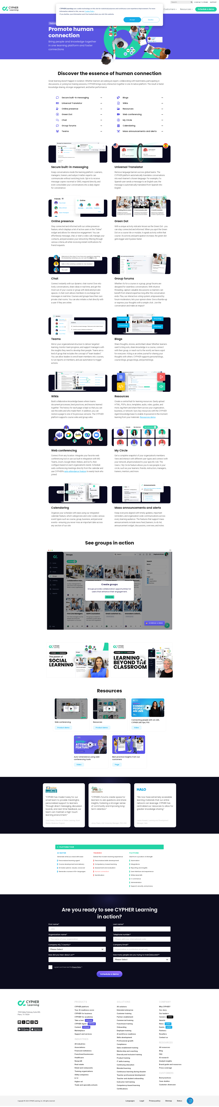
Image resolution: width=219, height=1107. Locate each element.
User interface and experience (142, 871)
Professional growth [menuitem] (125, 1041)
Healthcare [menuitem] (79, 1058)
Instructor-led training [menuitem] (126, 1082)
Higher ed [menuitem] (79, 1082)
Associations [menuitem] (80, 1047)
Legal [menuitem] (142, 1101)
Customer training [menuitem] (124, 1013)
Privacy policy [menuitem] (154, 1101)
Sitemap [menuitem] (168, 1101)
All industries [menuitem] (80, 1044)
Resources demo (148, 417)
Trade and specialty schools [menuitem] (86, 1085)
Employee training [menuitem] (124, 1031)
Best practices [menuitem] (165, 1078)
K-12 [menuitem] (76, 1078)
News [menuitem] (164, 1024)
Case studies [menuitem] (164, 1081)
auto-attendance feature (75, 471)
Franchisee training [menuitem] (125, 1024)
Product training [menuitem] (123, 1058)
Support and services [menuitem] (83, 1034)
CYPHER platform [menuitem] (82, 1007)
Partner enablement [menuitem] (125, 1017)
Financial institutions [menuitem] (83, 1051)
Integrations (135, 864)
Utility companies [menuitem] (82, 1075)
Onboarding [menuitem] (121, 1027)
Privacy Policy (76, 967)
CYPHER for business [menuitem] (83, 1013)
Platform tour (55, 23)
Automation (135, 860)
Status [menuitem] (179, 1101)
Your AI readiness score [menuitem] (84, 1010)
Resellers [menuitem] (163, 1034)
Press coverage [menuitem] (165, 1068)
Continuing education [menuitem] (125, 1065)
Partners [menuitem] (162, 1031)
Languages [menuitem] (130, 1101)
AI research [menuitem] (164, 1058)
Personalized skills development (107, 860)
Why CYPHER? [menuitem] (164, 1007)
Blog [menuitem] (161, 1051)
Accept (132, 20)
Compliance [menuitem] (121, 1044)
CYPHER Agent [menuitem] (85, 1024)
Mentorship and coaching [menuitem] (127, 1051)
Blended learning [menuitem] (124, 1068)
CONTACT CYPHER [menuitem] (201, 2)
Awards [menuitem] (162, 1020)
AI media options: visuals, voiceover (72, 868)
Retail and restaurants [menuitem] (84, 1068)
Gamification (99, 875)
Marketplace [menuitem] (80, 1031)
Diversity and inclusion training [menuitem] (129, 1055)
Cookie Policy (89, 11)
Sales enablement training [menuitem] (127, 1048)
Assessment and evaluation (105, 868)
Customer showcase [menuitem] (167, 1085)
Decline (150, 20)
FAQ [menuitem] (160, 1054)
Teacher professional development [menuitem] (131, 1075)
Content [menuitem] (82, 1027)
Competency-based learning (106, 864)
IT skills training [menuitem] (123, 1061)
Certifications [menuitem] (122, 1089)
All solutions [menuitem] (122, 1007)
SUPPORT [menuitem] (213, 2)
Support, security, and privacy (142, 886)
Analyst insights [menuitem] (165, 1061)
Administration (136, 882)
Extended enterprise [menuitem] (125, 1010)
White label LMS (136, 875)
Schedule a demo (206, 9)
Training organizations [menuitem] (84, 1071)
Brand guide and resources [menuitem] (170, 1064)
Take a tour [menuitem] (83, 1020)
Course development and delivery (71, 864)
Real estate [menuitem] (79, 1064)
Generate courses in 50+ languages (72, 871)
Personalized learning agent (69, 860)
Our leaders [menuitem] (164, 1013)
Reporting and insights (139, 868)
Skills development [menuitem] (124, 1037)
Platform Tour (66, 847)
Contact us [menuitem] (163, 1037)
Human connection (102, 871)
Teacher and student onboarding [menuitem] (130, 1078)
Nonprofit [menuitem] (78, 1061)
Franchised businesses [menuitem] (84, 1054)
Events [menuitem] (165, 1027)
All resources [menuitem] (164, 1047)
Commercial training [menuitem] (125, 1020)
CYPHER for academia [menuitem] (84, 1017)
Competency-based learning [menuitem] (128, 1085)
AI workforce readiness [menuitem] (126, 1034)
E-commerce (136, 879)
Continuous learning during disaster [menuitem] (131, 1072)
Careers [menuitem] (165, 1017)
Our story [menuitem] (163, 1010)
